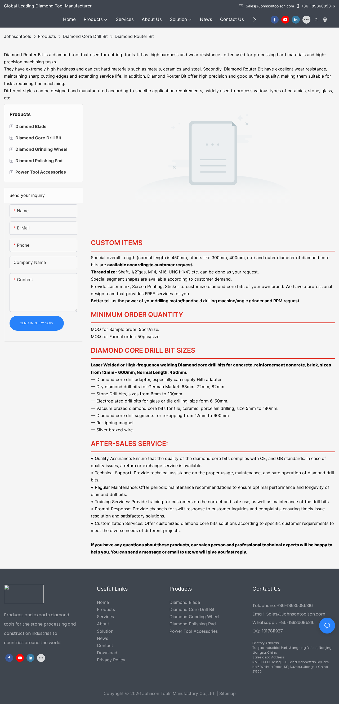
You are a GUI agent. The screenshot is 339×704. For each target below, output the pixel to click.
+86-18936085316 (318, 6)
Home (103, 602)
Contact (105, 645)
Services (105, 616)
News (102, 638)
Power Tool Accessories (194, 631)
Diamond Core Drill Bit (85, 36)
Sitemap (227, 693)
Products (47, 36)
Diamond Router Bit (134, 36)
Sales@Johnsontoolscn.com (270, 6)
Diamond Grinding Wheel (194, 616)
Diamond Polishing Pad (193, 623)
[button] (254, 19)
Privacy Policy (111, 659)
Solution (105, 631)
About (103, 623)
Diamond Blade (185, 602)
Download (107, 652)
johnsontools (17, 36)
